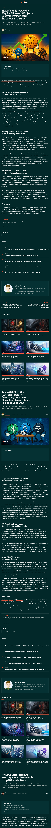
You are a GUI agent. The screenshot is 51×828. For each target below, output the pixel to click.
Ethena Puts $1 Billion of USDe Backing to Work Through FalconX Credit (35, 357)
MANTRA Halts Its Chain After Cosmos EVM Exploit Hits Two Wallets (21, 255)
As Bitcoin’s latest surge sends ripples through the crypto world (18, 80)
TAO (7, 209)
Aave (2, 98)
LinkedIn (7, 235)
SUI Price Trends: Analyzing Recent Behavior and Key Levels (14, 454)
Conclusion (6, 459)
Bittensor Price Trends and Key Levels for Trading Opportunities (15, 72)
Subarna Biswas (8, 794)
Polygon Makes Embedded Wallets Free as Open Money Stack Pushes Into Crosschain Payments (37, 379)
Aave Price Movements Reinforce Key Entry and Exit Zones (14, 68)
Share (47, 30)
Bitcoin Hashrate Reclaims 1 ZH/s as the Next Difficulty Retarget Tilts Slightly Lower (25, 272)
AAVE (45, 207)
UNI (2, 209)
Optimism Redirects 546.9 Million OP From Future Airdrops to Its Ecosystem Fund (27, 249)
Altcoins (3, 7)
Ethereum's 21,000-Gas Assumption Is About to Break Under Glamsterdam (23, 261)
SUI (2, 529)
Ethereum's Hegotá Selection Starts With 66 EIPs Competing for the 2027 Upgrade (11, 379)
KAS (2, 484)
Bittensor (3, 176)
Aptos (18, 467)
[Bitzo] (25, 2)
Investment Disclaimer (6, 226)
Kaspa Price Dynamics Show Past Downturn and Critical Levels (15, 452)
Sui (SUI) (11, 599)
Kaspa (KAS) (4, 599)
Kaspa (10, 467)
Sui (13, 467)
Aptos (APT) (19, 599)
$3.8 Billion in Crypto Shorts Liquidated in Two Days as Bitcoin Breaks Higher (23, 267)
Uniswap (40, 137)
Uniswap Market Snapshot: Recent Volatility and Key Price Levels (15, 70)
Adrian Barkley (7, 30)
